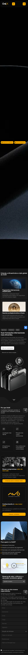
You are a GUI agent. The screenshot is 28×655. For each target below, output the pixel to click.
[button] (14, 566)
